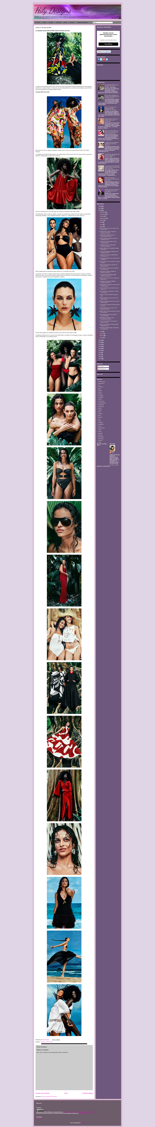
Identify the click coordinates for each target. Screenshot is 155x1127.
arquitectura (101, 383)
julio (101, 222)
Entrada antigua (88, 1093)
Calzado (100, 393)
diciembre (102, 212)
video (99, 442)
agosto (102, 220)
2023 (100, 340)
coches (100, 399)
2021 (100, 344)
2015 (100, 356)
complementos (102, 402)
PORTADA (37, 22)
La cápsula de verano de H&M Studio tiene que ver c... (108, 255)
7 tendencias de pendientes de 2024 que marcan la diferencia (111, 144)
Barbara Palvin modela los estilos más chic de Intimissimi (111, 120)
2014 (100, 358)
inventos (100, 413)
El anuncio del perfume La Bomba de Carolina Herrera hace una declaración (111, 132)
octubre (102, 216)
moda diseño (101, 427)
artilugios (100, 386)
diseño (47, 1041)
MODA (44, 22)
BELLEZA (72, 22)
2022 (100, 342)
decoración (101, 406)
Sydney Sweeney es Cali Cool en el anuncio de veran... (108, 308)
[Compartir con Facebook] (57, 1040)
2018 (100, 350)
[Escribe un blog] (54, 1040)
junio (101, 224)
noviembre (103, 214)
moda (51, 1041)
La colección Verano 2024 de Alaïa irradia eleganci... (108, 242)
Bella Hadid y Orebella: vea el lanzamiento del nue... (106, 318)
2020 (100, 346)
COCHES (51, 22)
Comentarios (102, 368)
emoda (100, 410)
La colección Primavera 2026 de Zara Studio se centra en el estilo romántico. (112, 167)
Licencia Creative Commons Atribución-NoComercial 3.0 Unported (79, 1112)
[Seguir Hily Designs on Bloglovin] (104, 52)
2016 (100, 354)
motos (99, 429)
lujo (99, 419)
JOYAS (65, 22)
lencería (100, 417)
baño (99, 388)
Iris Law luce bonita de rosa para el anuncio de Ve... (108, 321)
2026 (100, 206)
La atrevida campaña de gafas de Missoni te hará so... (107, 272)
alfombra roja (101, 381)
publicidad (100, 436)
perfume (100, 435)
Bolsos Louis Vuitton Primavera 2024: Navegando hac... (108, 325)
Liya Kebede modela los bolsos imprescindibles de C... (107, 235)
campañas (43, 1041)
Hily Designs (53, 10)
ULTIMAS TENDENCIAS (82, 22)
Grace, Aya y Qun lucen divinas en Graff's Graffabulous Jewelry (111, 108)
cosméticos (101, 404)
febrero (102, 335)
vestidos (100, 440)
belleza (100, 390)
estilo (99, 411)
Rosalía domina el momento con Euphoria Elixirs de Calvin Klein (112, 191)
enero (101, 337)
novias (99, 431)
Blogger (83, 1122)
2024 (100, 210)
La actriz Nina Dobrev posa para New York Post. (111, 85)
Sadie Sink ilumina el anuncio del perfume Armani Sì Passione (112, 179)
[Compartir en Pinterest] (59, 1040)
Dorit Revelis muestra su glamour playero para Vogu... (107, 232)
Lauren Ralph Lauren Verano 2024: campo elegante (108, 315)
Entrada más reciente (42, 1093)
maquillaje (100, 424)
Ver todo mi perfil (114, 465)
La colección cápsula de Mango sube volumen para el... (108, 252)
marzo (101, 333)
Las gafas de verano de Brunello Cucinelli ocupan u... (107, 245)
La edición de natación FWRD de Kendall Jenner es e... (107, 282)
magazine (100, 422)
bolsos (100, 392)
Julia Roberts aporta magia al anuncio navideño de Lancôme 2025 (112, 155)
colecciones (101, 401)
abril (101, 331)
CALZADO (58, 22)
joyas (99, 415)
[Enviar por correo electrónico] (53, 1040)
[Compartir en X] (56, 1040)
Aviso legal (38, 1119)
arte (99, 385)
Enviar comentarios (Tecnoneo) (49, 1096)
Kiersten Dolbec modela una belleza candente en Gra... (108, 239)
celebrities (100, 397)
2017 (100, 352)
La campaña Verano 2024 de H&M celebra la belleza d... (107, 275)
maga (99, 420)
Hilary (112, 452)
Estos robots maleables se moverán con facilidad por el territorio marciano (112, 97)
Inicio (66, 1093)
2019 (100, 348)
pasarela (100, 433)
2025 (100, 208)
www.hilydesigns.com (84, 1113)
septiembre (103, 218)
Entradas (101, 366)
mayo (101, 226)
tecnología (100, 438)
